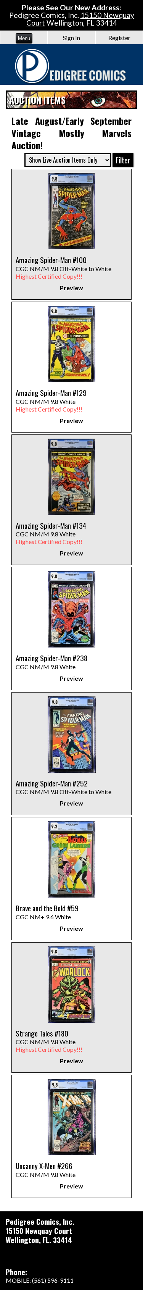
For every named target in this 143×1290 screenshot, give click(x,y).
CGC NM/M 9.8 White (51, 401)
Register (119, 37)
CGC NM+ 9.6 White (47, 912)
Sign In (71, 37)
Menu (24, 38)
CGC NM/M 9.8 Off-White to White (63, 268)
